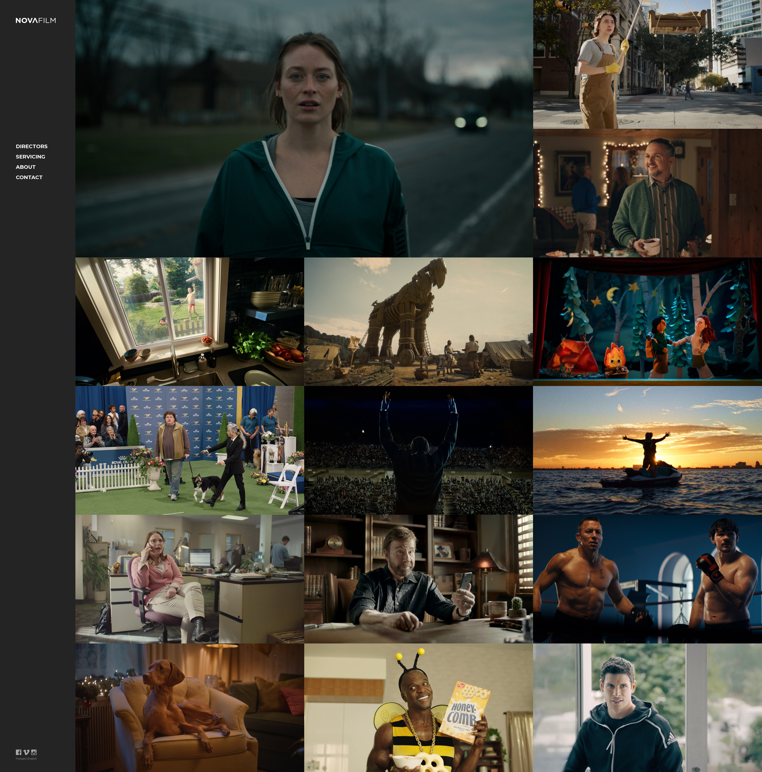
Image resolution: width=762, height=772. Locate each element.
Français (21, 758)
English (32, 758)
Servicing (30, 157)
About (26, 167)
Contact (29, 177)
